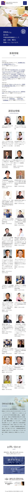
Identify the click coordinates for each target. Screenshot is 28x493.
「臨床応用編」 (20, 98)
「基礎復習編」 (11, 98)
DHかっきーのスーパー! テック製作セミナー (13, 72)
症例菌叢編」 (6, 100)
